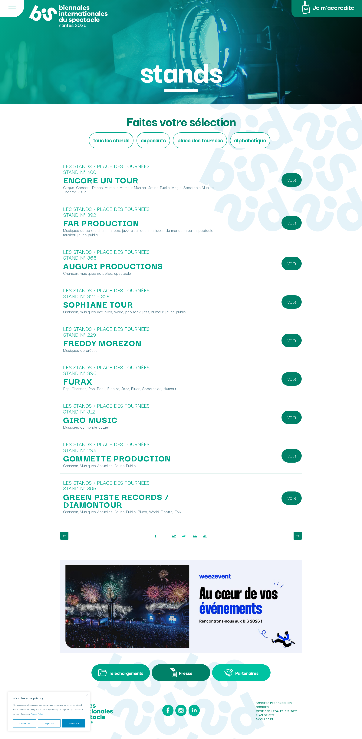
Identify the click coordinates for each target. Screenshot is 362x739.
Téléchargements (126, 673)
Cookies (262, 706)
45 (206, 535)
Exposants (153, 139)
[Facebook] (167, 711)
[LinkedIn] (194, 711)
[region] (49, 711)
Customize (24, 723)
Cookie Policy (37, 714)
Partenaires (246, 673)
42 (175, 535)
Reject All (49, 723)
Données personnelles (274, 702)
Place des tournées (200, 139)
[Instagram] (180, 711)
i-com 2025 (264, 719)
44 (196, 535)
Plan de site (265, 715)
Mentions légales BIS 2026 (277, 711)
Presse (186, 673)
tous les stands (111, 139)
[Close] (86, 695)
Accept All (74, 723)
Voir (292, 180)
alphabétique (250, 139)
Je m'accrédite (333, 7)
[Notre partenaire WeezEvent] (181, 606)
